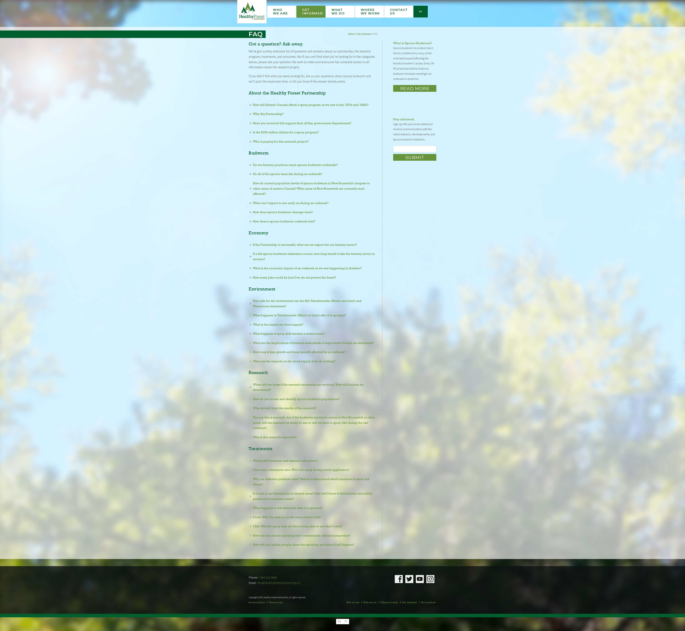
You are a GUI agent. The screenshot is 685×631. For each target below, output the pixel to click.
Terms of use (276, 603)
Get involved (428, 603)
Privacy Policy (257, 603)
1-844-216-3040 (267, 578)
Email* (414, 149)
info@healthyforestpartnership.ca (278, 583)
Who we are (352, 603)
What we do (370, 603)
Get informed (409, 603)
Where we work (389, 603)
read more (415, 88)
